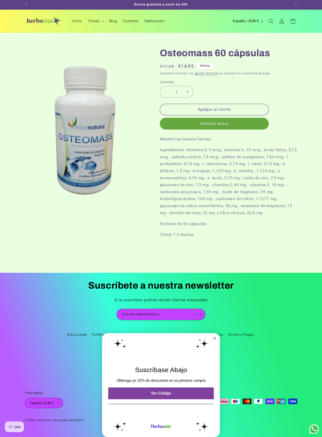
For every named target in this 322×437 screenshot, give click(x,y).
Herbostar (44, 420)
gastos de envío (206, 73)
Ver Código (161, 393)
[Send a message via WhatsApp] (314, 429)
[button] (95, 21)
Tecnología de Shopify (68, 420)
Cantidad (167, 82)
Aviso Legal (77, 334)
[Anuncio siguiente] (295, 4)
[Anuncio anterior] (26, 4)
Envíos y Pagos (241, 334)
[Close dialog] (215, 338)
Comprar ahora (214, 123)
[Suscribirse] (199, 314)
